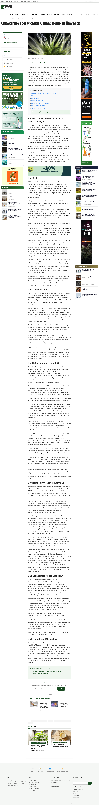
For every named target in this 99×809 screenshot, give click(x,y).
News (11, 14)
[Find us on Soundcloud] (94, 14)
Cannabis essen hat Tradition (60, 742)
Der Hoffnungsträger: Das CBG (38, 100)
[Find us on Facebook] (81, 14)
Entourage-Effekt (65, 228)
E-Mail (49, 62)
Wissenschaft (34, 14)
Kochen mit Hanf (57, 720)
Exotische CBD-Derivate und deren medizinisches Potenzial (47, 671)
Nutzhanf (49, 14)
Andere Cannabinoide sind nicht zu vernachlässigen (43, 93)
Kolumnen (3, 1)
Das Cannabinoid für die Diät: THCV (39, 105)
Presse (90, 803)
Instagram (42, 715)
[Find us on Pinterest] (88, 14)
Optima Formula (48, 643)
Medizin (17, 14)
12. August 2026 (44, 710)
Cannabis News (32, 780)
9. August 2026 (42, 750)
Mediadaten (75, 791)
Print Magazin (33, 1)
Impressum (72, 803)
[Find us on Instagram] (83, 14)
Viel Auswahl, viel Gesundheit (38, 108)
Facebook (39, 62)
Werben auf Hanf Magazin (78, 789)
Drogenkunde (16, 1)
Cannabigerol (46, 380)
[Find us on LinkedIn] (91, 14)
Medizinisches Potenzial (62, 215)
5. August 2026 (64, 749)
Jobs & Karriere (76, 795)
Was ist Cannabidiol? (55, 786)
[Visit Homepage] (9, 7)
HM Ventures (75, 793)
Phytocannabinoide (66, 720)
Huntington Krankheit (43, 453)
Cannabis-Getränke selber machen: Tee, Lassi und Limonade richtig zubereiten (60, 746)
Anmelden (61, 689)
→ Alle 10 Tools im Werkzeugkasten (11, 42)
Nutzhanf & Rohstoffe (34, 788)
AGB (83, 803)
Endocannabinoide (34, 720)
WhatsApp (34, 62)
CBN (53, 493)
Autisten (45, 325)
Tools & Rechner (76, 797)
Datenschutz (78, 803)
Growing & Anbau (33, 784)
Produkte (21, 1)
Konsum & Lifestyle (67, 14)
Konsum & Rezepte (33, 790)
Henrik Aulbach (7, 27)
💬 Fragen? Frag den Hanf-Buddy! (40, 112)
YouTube (47, 715)
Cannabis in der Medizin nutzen (11, 18)
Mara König (57, 749)
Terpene (30, 723)
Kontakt (86, 803)
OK (90, 783)
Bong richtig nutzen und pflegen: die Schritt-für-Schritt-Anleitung (60, 780)
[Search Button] (97, 14)
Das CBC (33, 95)
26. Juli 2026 (64, 708)
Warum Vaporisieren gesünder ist (58, 784)
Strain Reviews (27, 1)
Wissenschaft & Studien (34, 795)
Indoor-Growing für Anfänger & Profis (38, 743)
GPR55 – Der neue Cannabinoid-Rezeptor (43, 676)
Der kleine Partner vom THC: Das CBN (40, 103)
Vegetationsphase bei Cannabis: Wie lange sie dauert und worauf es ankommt (38, 746)
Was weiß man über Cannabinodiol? (41, 673)
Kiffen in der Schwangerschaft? (57, 788)
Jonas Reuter (35, 750)
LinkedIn (45, 62)
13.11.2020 (14, 27)
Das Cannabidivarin (35, 98)
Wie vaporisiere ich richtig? (56, 782)
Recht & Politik (25, 14)
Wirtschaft (57, 14)
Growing (42, 14)
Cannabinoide (32, 143)
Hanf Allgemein (9, 1)
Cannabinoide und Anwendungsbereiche (26, 18)
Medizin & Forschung (34, 782)
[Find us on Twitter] (86, 14)
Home (2, 18)
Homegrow (50, 720)
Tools (37, 1)
